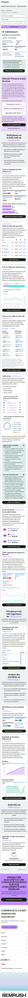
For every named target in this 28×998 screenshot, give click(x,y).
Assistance (3, 943)
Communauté (4, 947)
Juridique (3, 951)
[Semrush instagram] (3, 960)
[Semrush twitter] (9, 960)
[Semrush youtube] (6, 960)
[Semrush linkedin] (1, 960)
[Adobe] (3, 964)
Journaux (5, 37)
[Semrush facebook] (7, 960)
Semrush (3, 932)
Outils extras (4, 936)
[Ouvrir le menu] (26, 2)
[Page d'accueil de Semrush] (5, 2)
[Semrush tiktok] (4, 960)
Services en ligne (12, 37)
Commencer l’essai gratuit (9, 927)
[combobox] (12, 23)
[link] (8, 6)
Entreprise (3, 940)
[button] (17, 12)
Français (3, 954)
